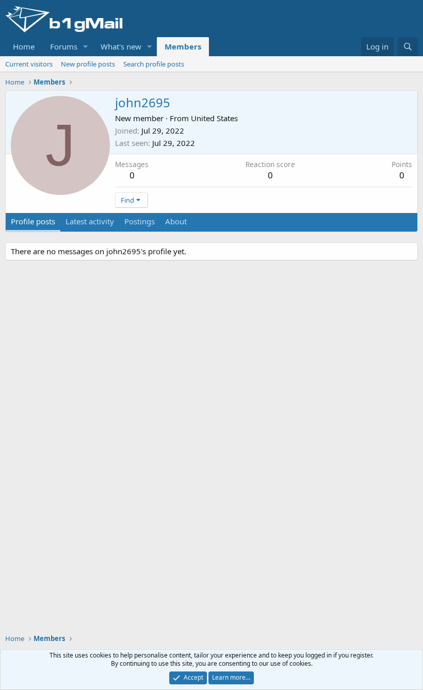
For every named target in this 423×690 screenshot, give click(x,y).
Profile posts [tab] (33, 221)
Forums (63, 46)
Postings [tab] (139, 221)
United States (214, 118)
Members (183, 46)
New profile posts (88, 64)
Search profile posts (153, 64)
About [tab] (176, 221)
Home (24, 46)
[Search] (408, 46)
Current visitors (29, 64)
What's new (121, 46)
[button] (85, 46)
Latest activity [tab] (90, 221)
